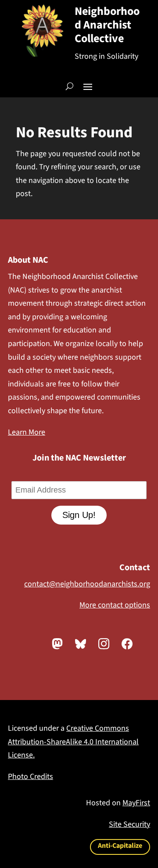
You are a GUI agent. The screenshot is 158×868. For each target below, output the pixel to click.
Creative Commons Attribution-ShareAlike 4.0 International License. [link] (73, 742)
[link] (57, 643)
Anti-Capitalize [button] (120, 845)
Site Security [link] (129, 824)
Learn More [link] (26, 432)
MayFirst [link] (136, 802)
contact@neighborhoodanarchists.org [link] (87, 584)
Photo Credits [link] (30, 776)
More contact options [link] (114, 605)
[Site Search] (69, 86)
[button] (88, 86)
